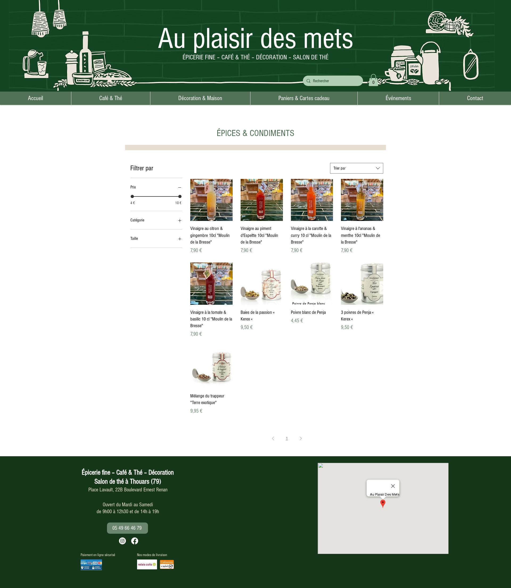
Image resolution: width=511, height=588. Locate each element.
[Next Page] (301, 438)
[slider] (132, 196)
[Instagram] (122, 540)
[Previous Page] (273, 438)
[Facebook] (134, 540)
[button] (373, 80)
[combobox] (356, 168)
